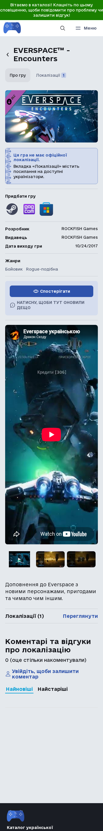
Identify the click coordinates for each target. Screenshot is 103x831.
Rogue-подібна (42, 269)
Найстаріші (52, 689)
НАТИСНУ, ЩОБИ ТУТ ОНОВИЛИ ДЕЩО (50, 305)
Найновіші (19, 689)
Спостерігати (55, 291)
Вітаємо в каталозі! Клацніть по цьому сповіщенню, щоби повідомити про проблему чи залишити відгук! (51, 10)
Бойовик (14, 269)
